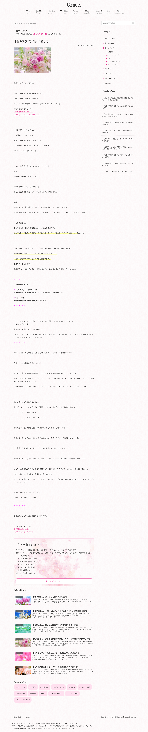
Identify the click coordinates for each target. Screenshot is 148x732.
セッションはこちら (54, 581)
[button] (133, 23)
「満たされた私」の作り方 (23, 112)
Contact (27, 717)
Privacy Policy (17, 717)
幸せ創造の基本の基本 (22, 529)
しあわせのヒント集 (39, 34)
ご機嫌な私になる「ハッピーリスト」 (27, 114)
